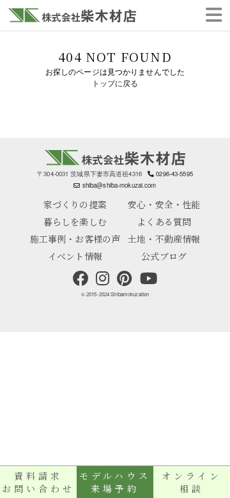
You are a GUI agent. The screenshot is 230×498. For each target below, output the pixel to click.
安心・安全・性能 (164, 204)
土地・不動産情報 (164, 238)
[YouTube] (148, 278)
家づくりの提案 (75, 204)
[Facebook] (80, 278)
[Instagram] (102, 278)
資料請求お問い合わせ (38, 482)
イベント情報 (75, 256)
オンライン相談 (192, 482)
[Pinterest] (124, 278)
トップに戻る (115, 83)
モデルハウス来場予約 (114, 482)
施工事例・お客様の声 (75, 238)
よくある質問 (164, 221)
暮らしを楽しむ (75, 221)
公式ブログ (164, 256)
